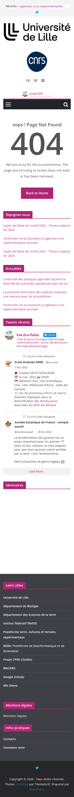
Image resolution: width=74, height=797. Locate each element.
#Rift (36, 405)
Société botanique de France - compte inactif (41, 424)
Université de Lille (15, 597)
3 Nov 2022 (21, 367)
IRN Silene (10, 685)
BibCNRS (9, 668)
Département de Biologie (20, 606)
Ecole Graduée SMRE (29, 362)
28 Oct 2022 (45, 432)
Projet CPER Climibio (17, 659)
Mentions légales (15, 716)
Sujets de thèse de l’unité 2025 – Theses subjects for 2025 (37, 253)
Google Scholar (13, 677)
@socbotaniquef (24, 432)
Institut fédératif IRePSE (20, 623)
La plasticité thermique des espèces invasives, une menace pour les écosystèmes (35, 294)
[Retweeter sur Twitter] (24, 356)
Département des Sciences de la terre (29, 615)
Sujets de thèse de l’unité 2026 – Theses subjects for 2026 (37, 228)
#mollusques (49, 401)
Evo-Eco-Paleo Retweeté (41, 356)
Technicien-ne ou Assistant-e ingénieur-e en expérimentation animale (41, 7)
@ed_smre (52, 362)
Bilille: (8, 646)
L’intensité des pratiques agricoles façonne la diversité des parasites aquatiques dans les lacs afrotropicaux (36, 281)
